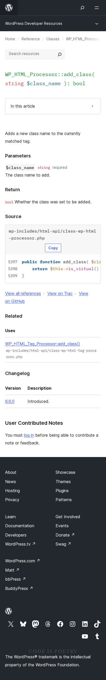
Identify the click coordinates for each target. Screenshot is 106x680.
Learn (10, 516)
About (10, 472)
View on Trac (60, 293)
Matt (12, 570)
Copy (53, 248)
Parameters (18, 155)
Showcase (65, 472)
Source (13, 216)
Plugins (62, 490)
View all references (23, 293)
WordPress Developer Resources (33, 23)
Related (13, 316)
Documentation (19, 525)
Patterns (64, 499)
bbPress (15, 579)
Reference (31, 39)
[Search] (60, 54)
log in (29, 435)
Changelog (17, 373)
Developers (15, 535)
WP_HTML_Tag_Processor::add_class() (42, 343)
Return (12, 189)
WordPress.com (22, 560)
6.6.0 (9, 401)
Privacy (12, 499)
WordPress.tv (20, 544)
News (10, 481)
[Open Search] (82, 7)
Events (62, 525)
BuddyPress (19, 588)
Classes (52, 39)
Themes (63, 481)
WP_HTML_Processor (84, 39)
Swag (63, 544)
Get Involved (68, 516)
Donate (65, 535)
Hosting (12, 490)
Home (10, 39)
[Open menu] (98, 7)
